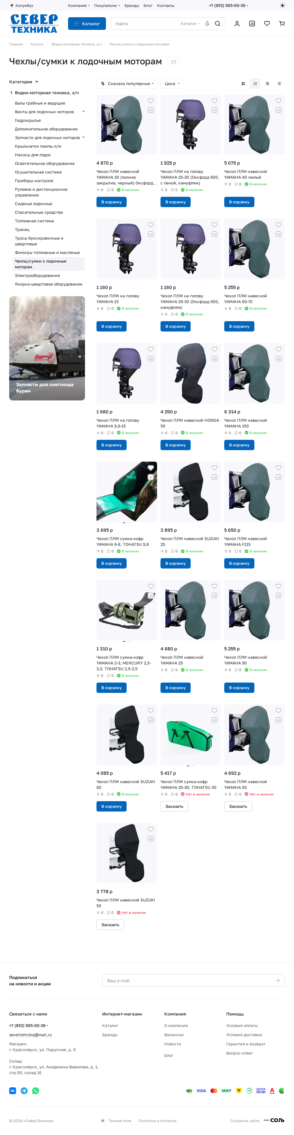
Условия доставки (244, 1034)
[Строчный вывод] (267, 83)
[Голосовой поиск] (207, 23)
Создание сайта (245, 1120)
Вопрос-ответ (239, 1053)
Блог (168, 1055)
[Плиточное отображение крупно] (243, 83)
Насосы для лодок (33, 154)
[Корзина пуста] (282, 23)
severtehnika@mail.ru (30, 1034)
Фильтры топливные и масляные (47, 252)
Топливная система (34, 220)
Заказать (174, 806)
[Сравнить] (151, 110)
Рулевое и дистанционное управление (41, 192)
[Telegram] (24, 1090)
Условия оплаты (242, 1025)
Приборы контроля (34, 180)
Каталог (110, 1025)
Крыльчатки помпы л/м (38, 146)
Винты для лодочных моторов (44, 111)
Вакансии (174, 1034)
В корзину (111, 201)
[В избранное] (151, 101)
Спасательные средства (39, 212)
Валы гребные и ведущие (40, 103)
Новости (172, 1043)
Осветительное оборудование (45, 163)
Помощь (235, 1013)
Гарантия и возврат (246, 1043)
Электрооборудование (37, 275)
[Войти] (237, 23)
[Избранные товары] (267, 23)
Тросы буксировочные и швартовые (39, 241)
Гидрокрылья (28, 120)
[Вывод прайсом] (279, 83)
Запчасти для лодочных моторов (47, 137)
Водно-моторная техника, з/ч (47, 92)
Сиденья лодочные (33, 203)
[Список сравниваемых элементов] (252, 23)
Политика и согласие (157, 1120)
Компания (175, 1013)
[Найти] (217, 23)
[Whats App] (35, 1090)
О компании (176, 1025)
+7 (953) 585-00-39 (227, 5)
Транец (22, 229)
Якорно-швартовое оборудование (48, 284)
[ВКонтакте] (12, 1090)
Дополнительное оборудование (46, 128)
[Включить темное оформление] (282, 5)
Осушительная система (38, 171)
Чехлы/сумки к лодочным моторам (40, 264)
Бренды (109, 1034)
